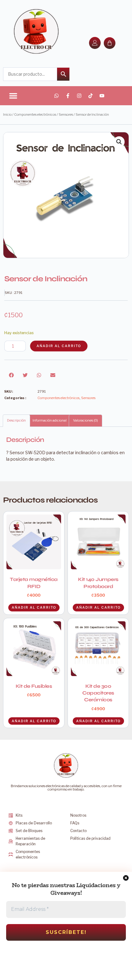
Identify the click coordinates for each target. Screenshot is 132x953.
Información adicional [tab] (50, 420)
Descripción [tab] (16, 420)
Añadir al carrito (59, 346)
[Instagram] (79, 96)
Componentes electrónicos (35, 114)
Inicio (7, 114)
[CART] (109, 43)
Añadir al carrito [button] (34, 721)
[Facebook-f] (68, 96)
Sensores (66, 114)
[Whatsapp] (56, 96)
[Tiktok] (90, 96)
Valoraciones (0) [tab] (85, 420)
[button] (13, 95)
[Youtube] (102, 96)
